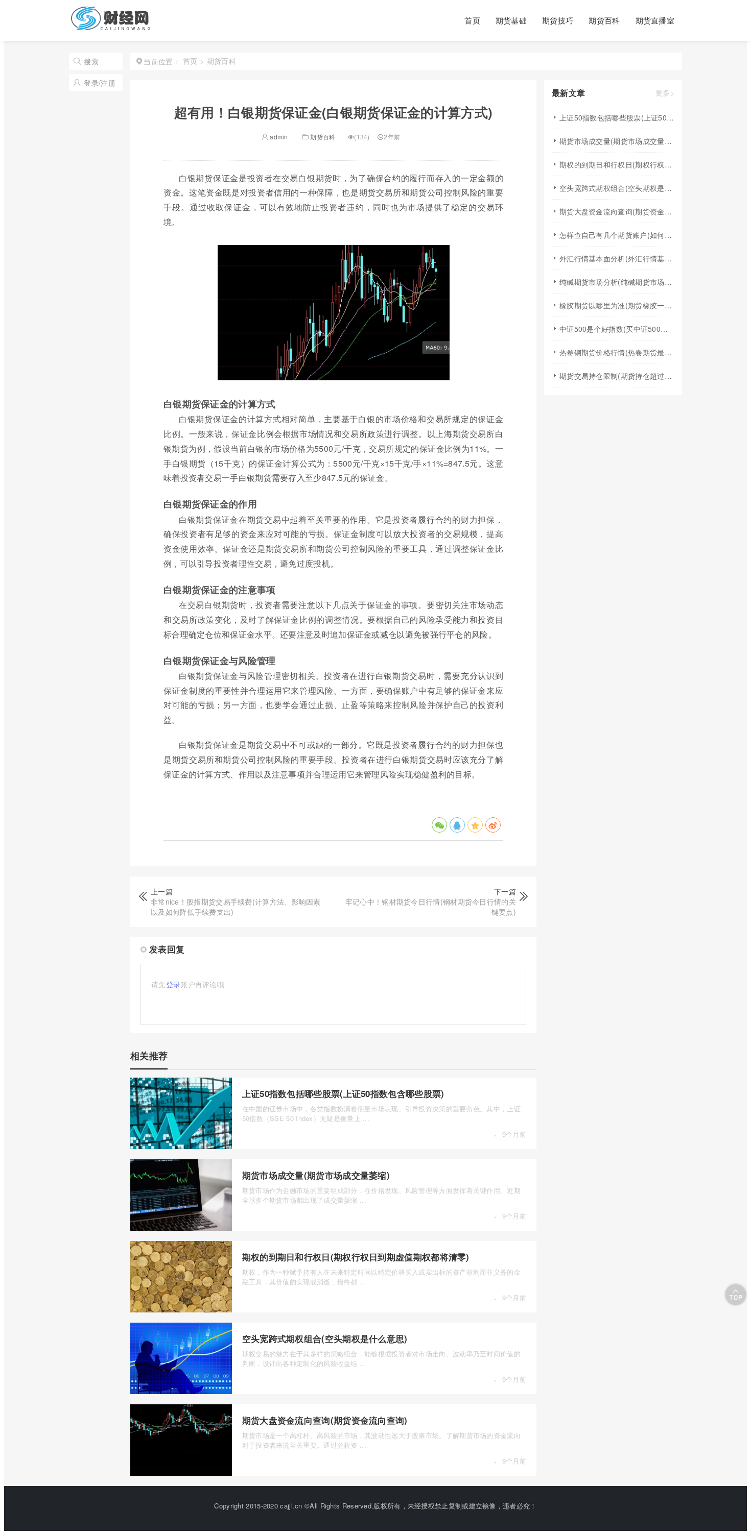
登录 (173, 984)
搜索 (91, 61)
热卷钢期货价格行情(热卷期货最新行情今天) (616, 352)
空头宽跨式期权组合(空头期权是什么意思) (325, 1338)
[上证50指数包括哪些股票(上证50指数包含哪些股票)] (181, 1146)
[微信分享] (439, 825)
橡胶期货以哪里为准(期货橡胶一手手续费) (616, 305)
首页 (472, 20)
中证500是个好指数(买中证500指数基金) (616, 329)
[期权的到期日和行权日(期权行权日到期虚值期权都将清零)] (181, 1309)
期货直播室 (655, 20)
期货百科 (604, 20)
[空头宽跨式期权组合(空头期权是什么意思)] (181, 1391)
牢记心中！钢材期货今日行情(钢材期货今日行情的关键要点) (430, 906)
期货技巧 (557, 20)
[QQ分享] (457, 825)
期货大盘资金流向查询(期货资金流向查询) (325, 1420)
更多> (664, 93)
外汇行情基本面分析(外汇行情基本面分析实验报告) (616, 258)
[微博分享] (493, 825)
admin (278, 136)
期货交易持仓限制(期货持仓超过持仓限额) (616, 376)
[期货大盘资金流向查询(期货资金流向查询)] (181, 1473)
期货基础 (511, 20)
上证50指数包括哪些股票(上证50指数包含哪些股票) (343, 1093)
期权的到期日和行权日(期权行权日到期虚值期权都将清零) (356, 1256)
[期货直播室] (111, 26)
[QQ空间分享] (475, 825)
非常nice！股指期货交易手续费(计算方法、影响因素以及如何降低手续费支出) (236, 906)
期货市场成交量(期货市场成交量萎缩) (316, 1175)
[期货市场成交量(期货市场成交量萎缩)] (181, 1228)
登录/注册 (99, 83)
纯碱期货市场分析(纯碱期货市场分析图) (616, 282)
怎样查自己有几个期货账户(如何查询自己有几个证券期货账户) (616, 235)
